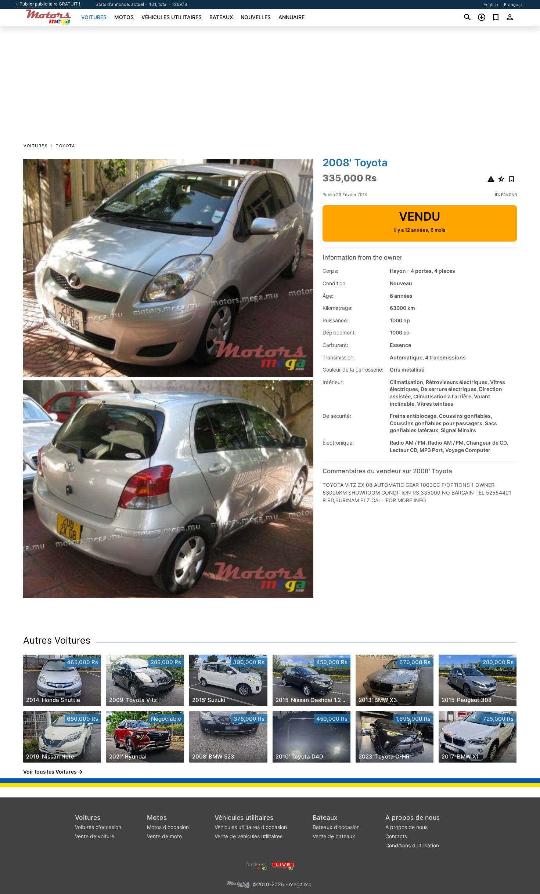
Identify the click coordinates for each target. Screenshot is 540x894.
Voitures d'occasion (98, 827)
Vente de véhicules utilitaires (248, 836)
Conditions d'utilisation (412, 845)
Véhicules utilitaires (171, 17)
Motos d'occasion (168, 827)
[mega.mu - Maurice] (238, 883)
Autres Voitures (56, 640)
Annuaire (291, 17)
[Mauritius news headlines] (283, 865)
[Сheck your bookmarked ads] (496, 17)
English (490, 4)
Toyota (65, 145)
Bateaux (221, 17)
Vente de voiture (94, 836)
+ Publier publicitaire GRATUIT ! (47, 4)
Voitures (94, 17)
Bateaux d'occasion (336, 827)
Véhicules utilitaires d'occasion (251, 827)
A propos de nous (412, 817)
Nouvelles (256, 17)
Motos (124, 17)
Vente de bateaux (334, 836)
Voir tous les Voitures (50, 771)
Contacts (396, 836)
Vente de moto (164, 836)
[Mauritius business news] (256, 865)
